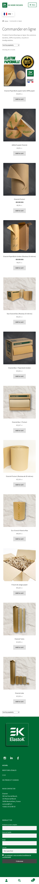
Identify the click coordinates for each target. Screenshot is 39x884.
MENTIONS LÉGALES (9, 770)
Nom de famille (6, 832)
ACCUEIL (5, 765)
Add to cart (20, 99)
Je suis (4, 847)
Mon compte (6, 880)
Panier (30, 878)
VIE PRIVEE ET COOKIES (10, 780)
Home (6, 21)
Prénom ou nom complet (9, 825)
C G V (4, 775)
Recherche (19, 880)
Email (3, 840)
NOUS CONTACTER (8, 789)
